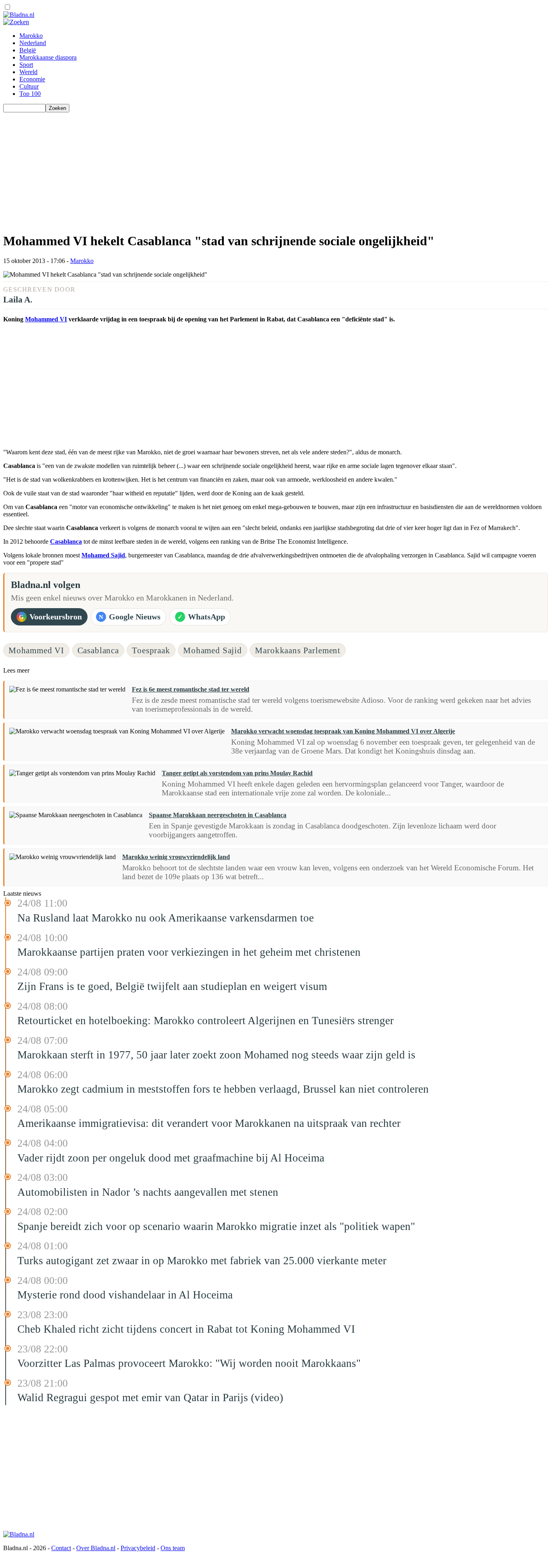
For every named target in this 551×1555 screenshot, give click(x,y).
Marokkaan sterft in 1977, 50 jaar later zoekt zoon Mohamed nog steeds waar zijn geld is (216, 1055)
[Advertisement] (245, 168)
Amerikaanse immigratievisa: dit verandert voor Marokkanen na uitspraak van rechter (209, 1123)
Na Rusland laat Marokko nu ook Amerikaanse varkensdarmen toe (165, 918)
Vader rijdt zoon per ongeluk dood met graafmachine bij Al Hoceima (170, 1158)
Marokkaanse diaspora (48, 57)
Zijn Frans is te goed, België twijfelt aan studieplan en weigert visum (172, 986)
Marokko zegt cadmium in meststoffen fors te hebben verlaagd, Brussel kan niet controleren (223, 1089)
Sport (26, 64)
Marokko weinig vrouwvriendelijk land (176, 856)
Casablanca (66, 541)
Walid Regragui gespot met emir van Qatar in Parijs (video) (150, 1397)
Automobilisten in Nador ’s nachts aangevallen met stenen (147, 1192)
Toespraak (151, 650)
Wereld (28, 71)
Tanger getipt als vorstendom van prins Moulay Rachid (237, 773)
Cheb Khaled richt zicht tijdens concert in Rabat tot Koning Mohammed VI (186, 1329)
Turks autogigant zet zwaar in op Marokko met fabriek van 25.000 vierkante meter (201, 1261)
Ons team (173, 1548)
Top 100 (30, 93)
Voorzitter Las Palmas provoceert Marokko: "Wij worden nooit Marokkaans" (189, 1363)
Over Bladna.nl (95, 1548)
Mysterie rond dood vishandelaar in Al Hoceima (125, 1295)
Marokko (31, 35)
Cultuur (29, 86)
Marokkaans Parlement (297, 650)
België (27, 50)
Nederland (32, 42)
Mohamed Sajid (103, 555)
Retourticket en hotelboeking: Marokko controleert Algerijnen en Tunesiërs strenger (205, 1021)
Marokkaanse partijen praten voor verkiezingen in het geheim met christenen (189, 952)
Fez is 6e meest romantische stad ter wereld (190, 689)
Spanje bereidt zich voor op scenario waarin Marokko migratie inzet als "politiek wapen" (216, 1226)
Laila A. (17, 299)
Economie (32, 79)
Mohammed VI (46, 319)
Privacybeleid (138, 1548)
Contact (61, 1548)
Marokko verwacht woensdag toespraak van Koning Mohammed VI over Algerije (343, 731)
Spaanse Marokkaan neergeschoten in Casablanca (217, 815)
